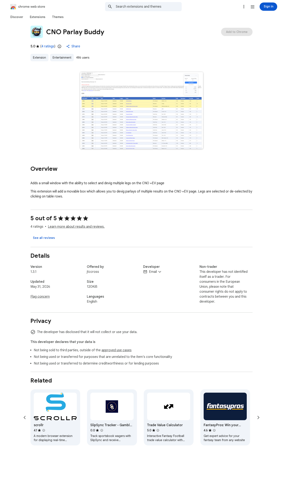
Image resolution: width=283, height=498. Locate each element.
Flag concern (40, 297)
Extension (39, 57)
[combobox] (149, 6)
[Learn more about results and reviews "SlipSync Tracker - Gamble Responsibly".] (101, 430)
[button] (252, 7)
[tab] (17, 17)
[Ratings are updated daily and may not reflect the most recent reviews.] (59, 46)
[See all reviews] (43, 238)
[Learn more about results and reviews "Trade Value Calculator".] (158, 430)
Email (153, 272)
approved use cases (117, 350)
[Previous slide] (25, 417)
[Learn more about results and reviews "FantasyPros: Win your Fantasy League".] (214, 430)
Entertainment (62, 57)
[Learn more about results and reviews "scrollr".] (43, 430)
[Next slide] (258, 417)
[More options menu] (244, 6)
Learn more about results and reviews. (76, 227)
